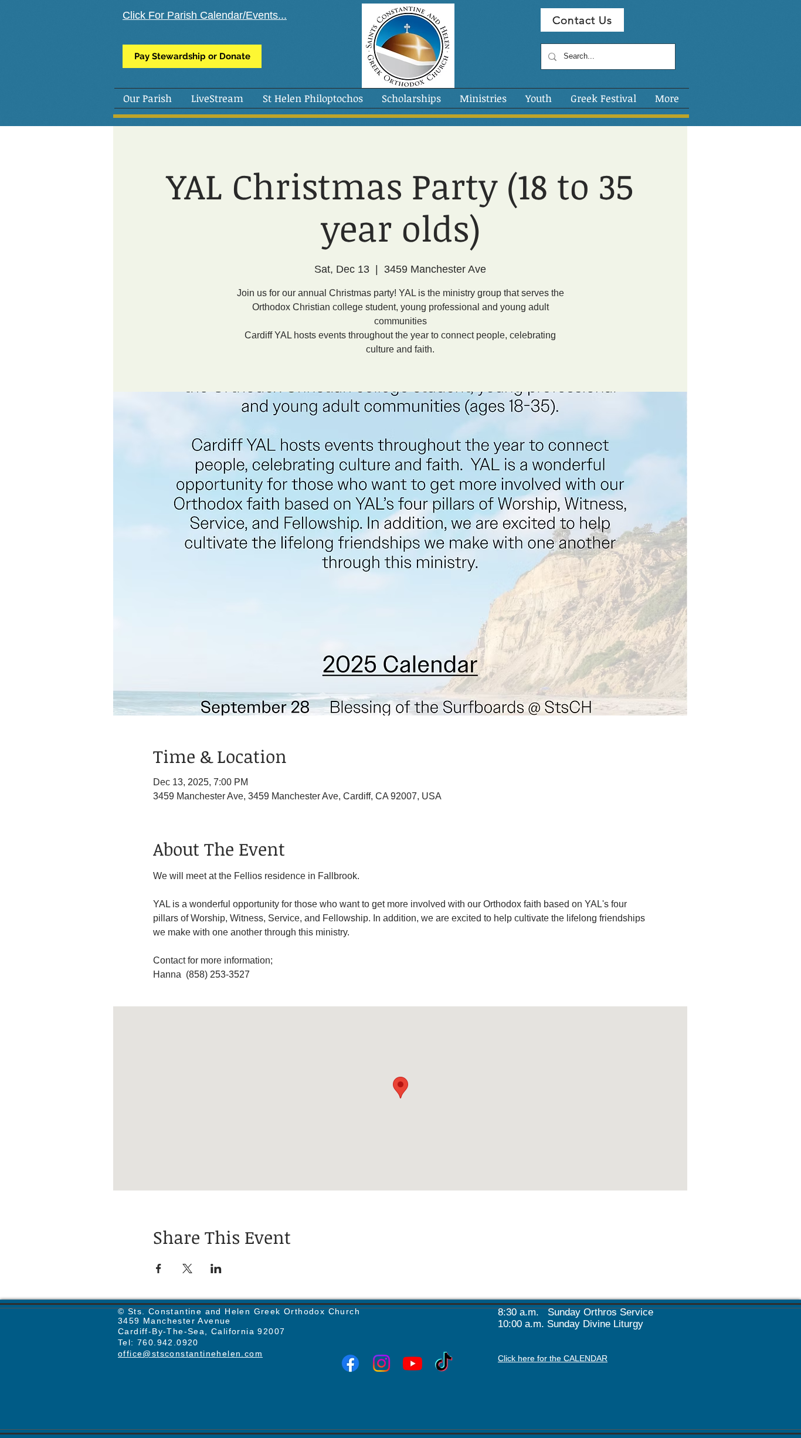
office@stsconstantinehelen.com (190, 1353)
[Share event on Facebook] (158, 1268)
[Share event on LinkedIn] (216, 1268)
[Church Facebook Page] (350, 1363)
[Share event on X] (187, 1268)
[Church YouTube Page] (412, 1363)
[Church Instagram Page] (381, 1363)
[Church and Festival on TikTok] (443, 1363)
